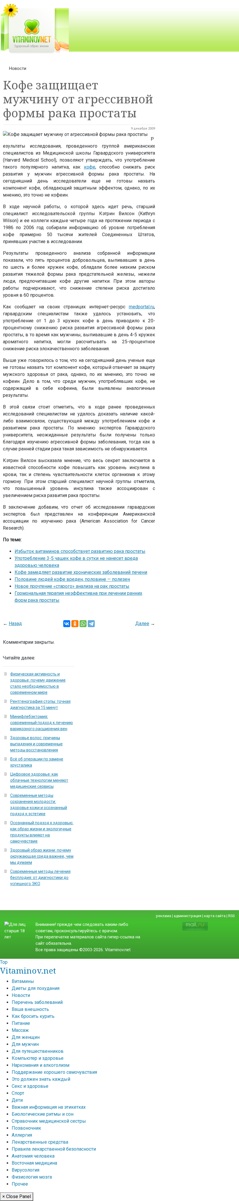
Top (4, 962)
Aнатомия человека (33, 1156)
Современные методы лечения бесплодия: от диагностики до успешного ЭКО (40, 877)
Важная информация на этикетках (49, 1107)
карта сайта (215, 916)
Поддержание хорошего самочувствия (54, 1072)
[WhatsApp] (83, 623)
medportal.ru (141, 306)
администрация (187, 916)
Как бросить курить (33, 1016)
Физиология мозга (32, 1177)
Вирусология (25, 1170)
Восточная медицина (34, 1163)
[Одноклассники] (74, 623)
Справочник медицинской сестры (49, 1121)
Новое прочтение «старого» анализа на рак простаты (72, 586)
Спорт (18, 1093)
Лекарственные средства (40, 1142)
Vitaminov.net (28, 970)
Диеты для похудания (35, 988)
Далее (142, 623)
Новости (17, 68)
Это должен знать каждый (41, 1079)
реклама (163, 916)
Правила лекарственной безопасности (54, 1149)
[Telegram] (91, 623)
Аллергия (22, 1135)
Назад (15, 623)
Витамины (23, 981)
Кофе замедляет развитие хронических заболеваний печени (81, 572)
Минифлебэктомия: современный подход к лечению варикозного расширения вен (41, 722)
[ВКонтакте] (66, 623)
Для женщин (26, 1037)
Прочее (20, 1184)
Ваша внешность (30, 1009)
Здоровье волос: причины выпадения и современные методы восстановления (36, 743)
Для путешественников (38, 1051)
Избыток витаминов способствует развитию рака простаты (80, 551)
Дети (17, 1100)
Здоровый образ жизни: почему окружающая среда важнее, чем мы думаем (41, 856)
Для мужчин (25, 1044)
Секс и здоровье (30, 1086)
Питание (21, 1023)
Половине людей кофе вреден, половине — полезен (72, 579)
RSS (231, 916)
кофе (89, 167)
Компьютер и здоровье (38, 1058)
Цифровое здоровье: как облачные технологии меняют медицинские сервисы (39, 780)
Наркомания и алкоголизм (40, 1065)
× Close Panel (16, 1196)
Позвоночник (26, 1128)
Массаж (20, 1030)
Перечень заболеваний (37, 1002)
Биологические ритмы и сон (42, 1114)
